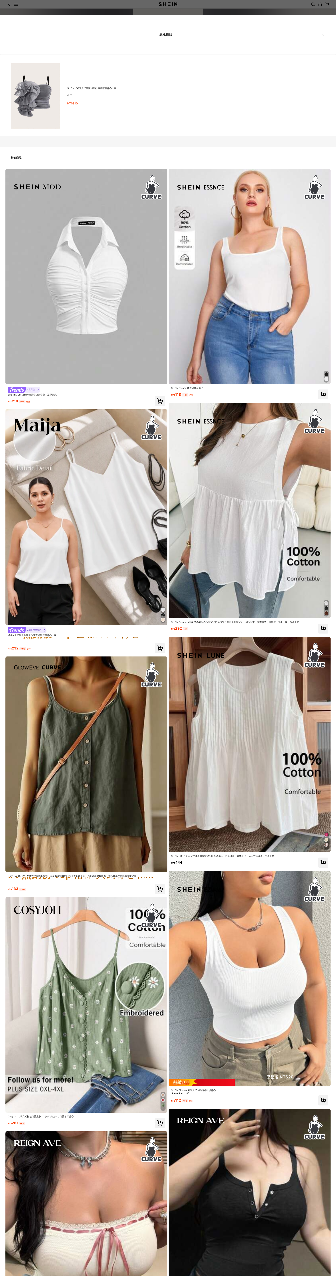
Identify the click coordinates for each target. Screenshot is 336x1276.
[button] (160, 401)
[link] (24, 389)
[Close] (323, 34)
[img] (250, 1082)
